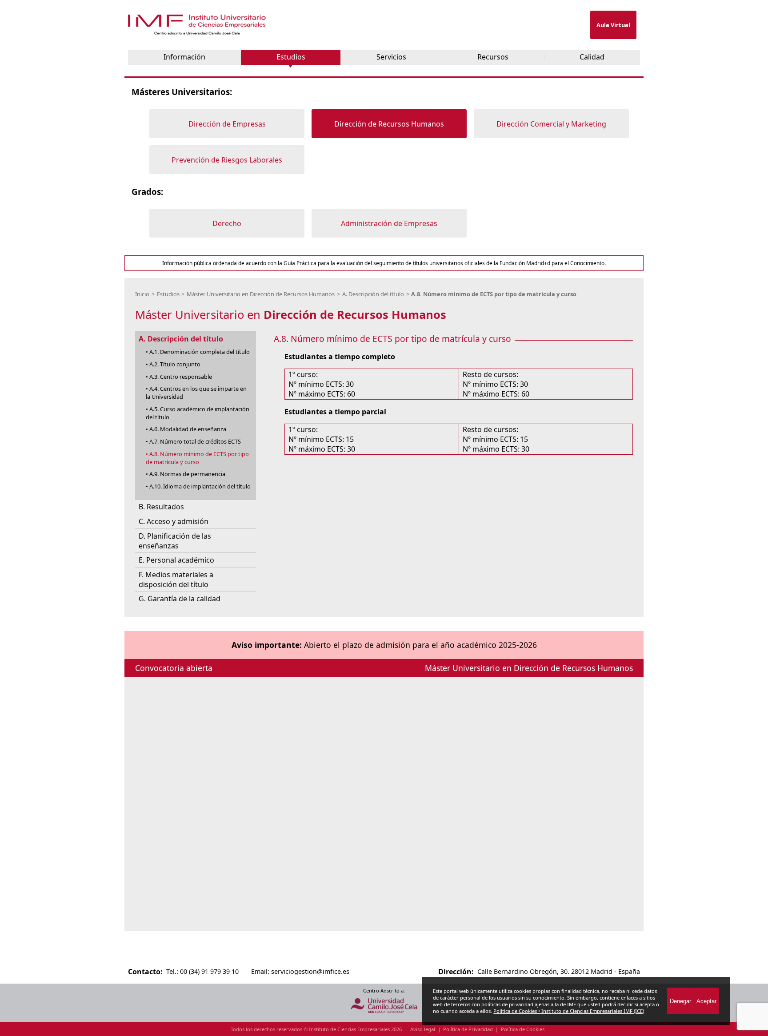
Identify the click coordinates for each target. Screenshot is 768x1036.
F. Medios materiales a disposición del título (176, 579)
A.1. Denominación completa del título (199, 352)
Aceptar (706, 1001)
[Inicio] (198, 32)
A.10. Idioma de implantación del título (200, 486)
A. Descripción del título (373, 294)
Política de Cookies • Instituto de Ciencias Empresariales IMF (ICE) (568, 1011)
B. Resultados (161, 507)
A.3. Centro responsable (180, 377)
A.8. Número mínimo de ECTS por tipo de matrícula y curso (493, 294)
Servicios (391, 57)
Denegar (680, 1001)
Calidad (592, 57)
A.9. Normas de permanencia (187, 474)
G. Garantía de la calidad (179, 598)
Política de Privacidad (468, 1029)
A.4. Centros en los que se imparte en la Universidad (196, 393)
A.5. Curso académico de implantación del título (197, 413)
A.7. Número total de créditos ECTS (195, 441)
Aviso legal (422, 1029)
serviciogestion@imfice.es (310, 971)
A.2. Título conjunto (174, 364)
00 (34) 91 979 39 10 (209, 971)
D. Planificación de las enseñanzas (175, 541)
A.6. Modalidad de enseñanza (187, 429)
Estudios (290, 57)
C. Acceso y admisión (173, 521)
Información (184, 57)
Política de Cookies (522, 1029)
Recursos (492, 57)
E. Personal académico (176, 560)
